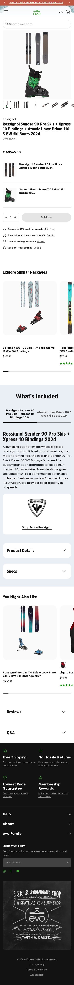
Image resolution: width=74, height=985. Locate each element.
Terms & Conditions (37, 970)
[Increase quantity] (15, 217)
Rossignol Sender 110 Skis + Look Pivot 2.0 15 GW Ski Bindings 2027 (29, 674)
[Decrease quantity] (6, 217)
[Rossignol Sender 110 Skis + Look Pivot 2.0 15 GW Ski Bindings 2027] (30, 632)
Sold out (46, 217)
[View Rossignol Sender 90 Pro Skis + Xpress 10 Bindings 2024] (16, 105)
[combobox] (37, 24)
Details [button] (51, 235)
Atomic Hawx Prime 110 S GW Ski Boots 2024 (41, 191)
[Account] (61, 11)
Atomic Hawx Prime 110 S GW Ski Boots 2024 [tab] (54, 414)
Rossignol (9, 119)
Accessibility (37, 975)
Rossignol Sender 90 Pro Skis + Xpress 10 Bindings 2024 (40, 166)
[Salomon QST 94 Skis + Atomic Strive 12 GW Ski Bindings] (30, 308)
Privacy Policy (37, 965)
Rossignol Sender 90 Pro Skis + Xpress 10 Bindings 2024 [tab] (20, 414)
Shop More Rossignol (37, 527)
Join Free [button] (49, 229)
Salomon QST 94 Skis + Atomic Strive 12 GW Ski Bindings (29, 350)
